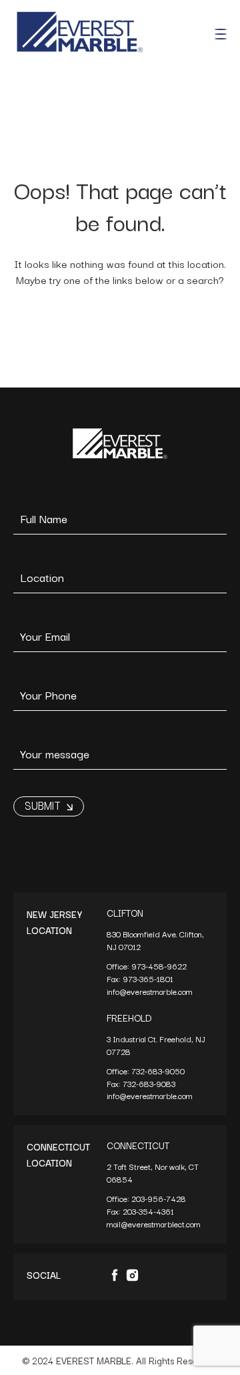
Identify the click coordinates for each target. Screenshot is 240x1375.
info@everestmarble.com (150, 991)
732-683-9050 (158, 1070)
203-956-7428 (159, 1198)
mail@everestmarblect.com (154, 1223)
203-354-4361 (149, 1211)
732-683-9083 (150, 1083)
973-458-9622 (160, 965)
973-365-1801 (149, 978)
